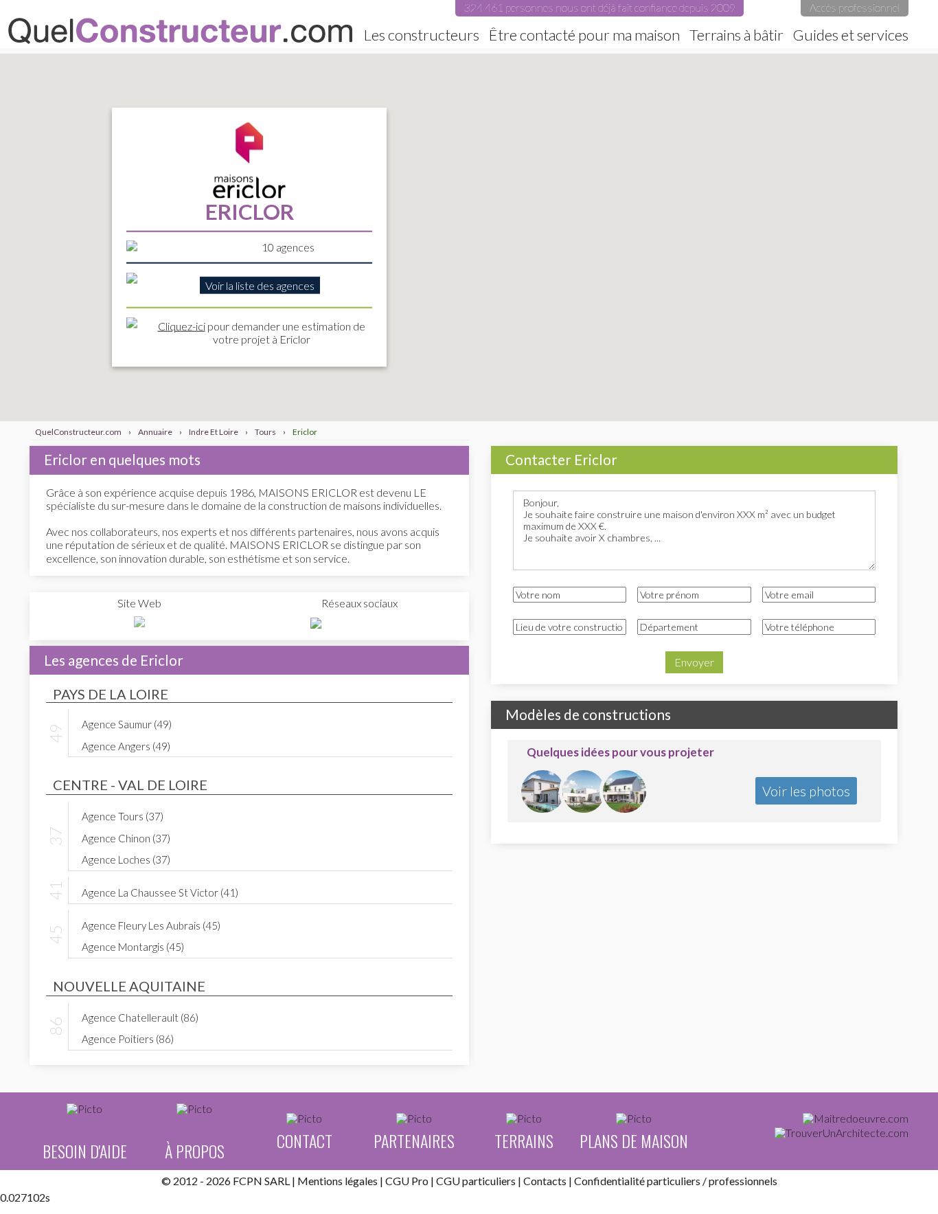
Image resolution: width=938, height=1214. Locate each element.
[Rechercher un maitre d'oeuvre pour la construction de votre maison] (855, 1118)
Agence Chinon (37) (126, 837)
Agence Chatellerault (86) (140, 1016)
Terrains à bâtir (736, 35)
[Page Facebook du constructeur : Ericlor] (316, 623)
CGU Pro (406, 1180)
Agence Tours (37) (122, 815)
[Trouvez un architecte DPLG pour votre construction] (841, 1132)
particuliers (673, 1180)
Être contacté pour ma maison (584, 35)
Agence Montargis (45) (133, 946)
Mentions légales (337, 1180)
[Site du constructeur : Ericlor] (139, 622)
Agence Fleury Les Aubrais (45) (151, 924)
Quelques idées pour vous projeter (620, 752)
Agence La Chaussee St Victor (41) (160, 891)
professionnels (743, 1180)
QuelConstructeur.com (180, 31)
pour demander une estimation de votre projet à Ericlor (261, 332)
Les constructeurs (421, 35)
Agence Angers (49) (126, 745)
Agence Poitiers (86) (128, 1038)
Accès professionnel (855, 7)
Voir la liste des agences (259, 285)
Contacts (545, 1180)
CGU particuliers (476, 1180)
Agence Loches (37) (126, 858)
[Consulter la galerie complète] (543, 792)
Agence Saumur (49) (127, 723)
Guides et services (850, 35)
